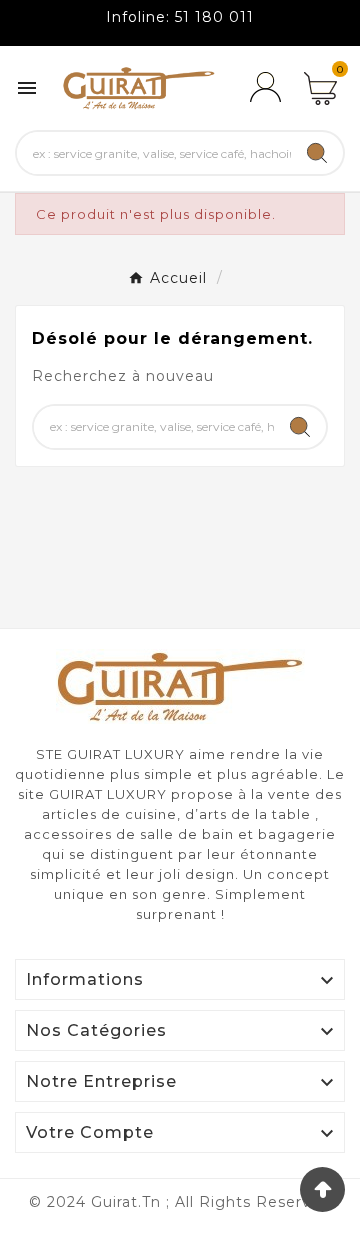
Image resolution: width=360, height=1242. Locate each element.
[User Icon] (265, 88)
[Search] (317, 153)
